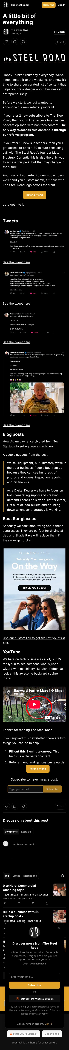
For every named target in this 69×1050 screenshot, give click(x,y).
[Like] (6, 41)
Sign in (61, 5)
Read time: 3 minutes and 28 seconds (25, 894)
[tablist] (18, 831)
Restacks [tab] (26, 831)
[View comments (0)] (14, 41)
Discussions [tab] (30, 875)
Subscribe (48, 5)
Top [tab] (7, 875)
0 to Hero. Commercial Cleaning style (19, 888)
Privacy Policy (40, 1013)
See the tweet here (16, 262)
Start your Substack (25, 1033)
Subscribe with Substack (37, 998)
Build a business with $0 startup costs (21, 914)
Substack (17, 1042)
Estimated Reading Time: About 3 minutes (23, 922)
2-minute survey (39, 751)
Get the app (52, 1033)
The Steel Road (19, 30)
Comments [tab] (11, 831)
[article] (34, 894)
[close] (59, 928)
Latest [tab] (16, 875)
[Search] (62, 875)
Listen (61, 31)
